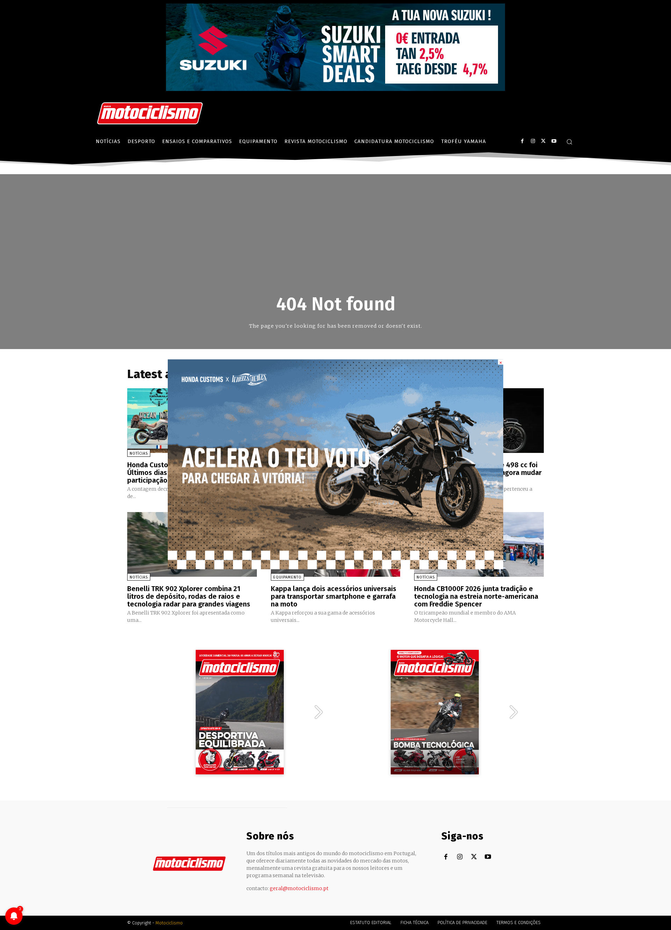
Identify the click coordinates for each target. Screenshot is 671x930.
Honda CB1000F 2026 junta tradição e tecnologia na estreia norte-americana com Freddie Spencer (476, 596)
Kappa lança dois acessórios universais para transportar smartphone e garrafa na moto (333, 596)
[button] (569, 141)
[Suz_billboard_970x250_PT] (335, 89)
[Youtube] (554, 141)
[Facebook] (522, 141)
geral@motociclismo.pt (299, 888)
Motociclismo (169, 922)
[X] (543, 141)
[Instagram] (533, 141)
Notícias (139, 453)
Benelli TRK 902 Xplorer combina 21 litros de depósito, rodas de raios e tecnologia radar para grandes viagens (188, 596)
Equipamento (287, 577)
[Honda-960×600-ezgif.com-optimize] (335, 567)
